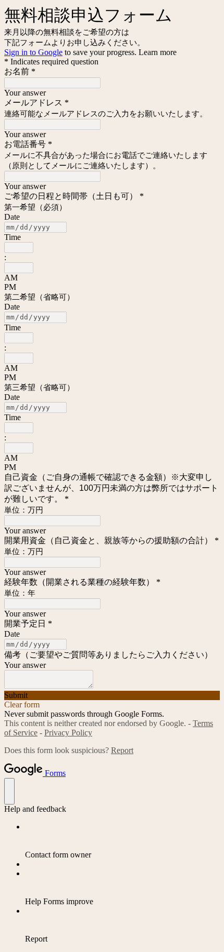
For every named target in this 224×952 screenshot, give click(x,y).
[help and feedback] (9, 791)
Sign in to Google (33, 52)
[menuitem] (122, 841)
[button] (112, 695)
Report (122, 750)
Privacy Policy (68, 732)
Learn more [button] (158, 52)
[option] (112, 278)
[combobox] (18, 247)
